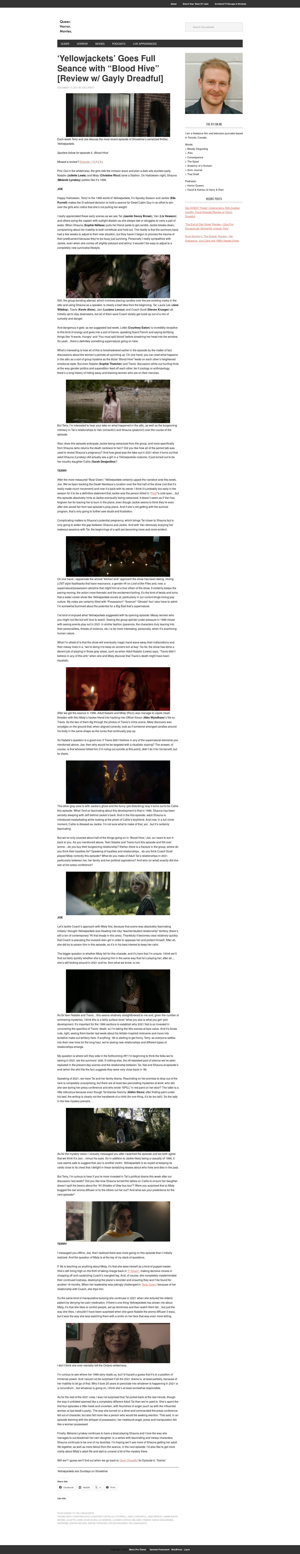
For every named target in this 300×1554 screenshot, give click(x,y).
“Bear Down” (149, 1284)
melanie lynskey (141, 1519)
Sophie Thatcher (97, 1523)
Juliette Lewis (74, 1519)
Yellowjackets (85, 1513)
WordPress (176, 1549)
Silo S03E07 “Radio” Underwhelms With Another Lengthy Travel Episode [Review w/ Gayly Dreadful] (212, 212)
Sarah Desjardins (162, 1519)
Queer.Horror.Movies (80, 26)
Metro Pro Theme (137, 1549)
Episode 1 (86, 162)
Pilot (153, 493)
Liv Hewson (104, 1519)
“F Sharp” (133, 1271)
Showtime (63, 1523)
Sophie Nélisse (78, 1523)
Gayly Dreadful (128, 1460)
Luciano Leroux (121, 1519)
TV (73, 1513)
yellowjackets (138, 1523)
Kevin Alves (90, 1519)
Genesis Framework (160, 1549)
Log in (187, 1549)
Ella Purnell (119, 1516)
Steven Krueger (118, 1523)
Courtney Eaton (100, 1516)
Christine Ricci (81, 1516)
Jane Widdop (155, 1516)
